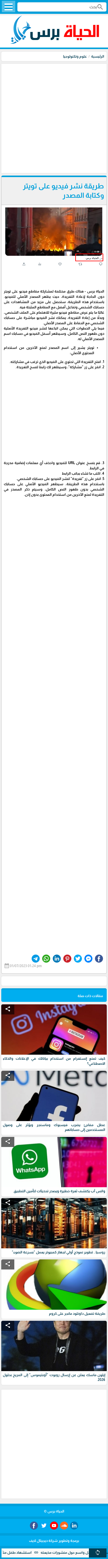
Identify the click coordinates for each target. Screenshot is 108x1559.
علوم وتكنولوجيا (75, 56)
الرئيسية (97, 56)
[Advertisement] (54, 118)
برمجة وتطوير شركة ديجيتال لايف (54, 1541)
